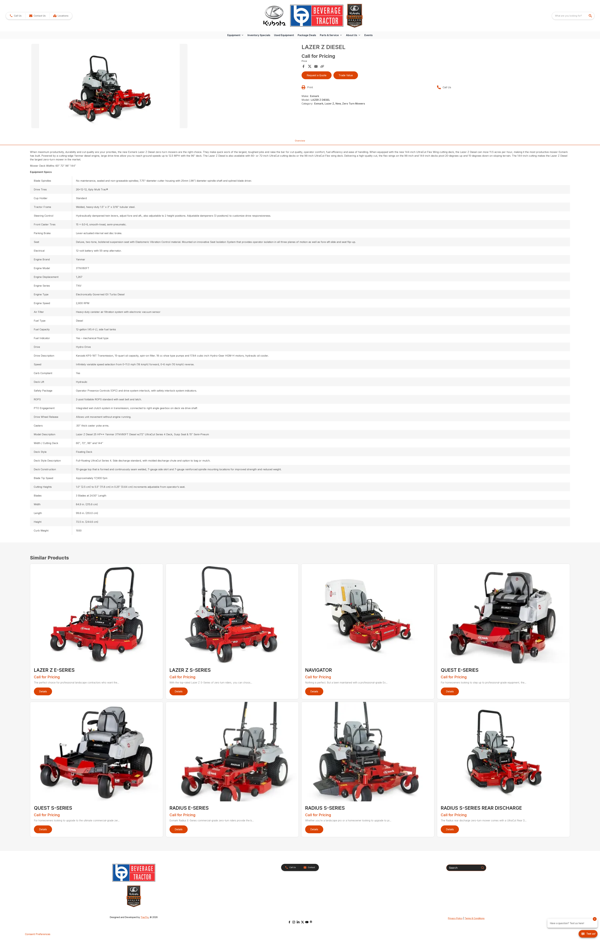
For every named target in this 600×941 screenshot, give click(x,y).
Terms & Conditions (475, 918)
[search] (590, 15)
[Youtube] (306, 922)
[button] (15, 16)
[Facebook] (289, 922)
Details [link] (43, 691)
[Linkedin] (298, 922)
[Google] (311, 921)
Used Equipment (284, 35)
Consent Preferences (37, 934)
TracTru (145, 917)
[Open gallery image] (109, 86)
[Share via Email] (316, 66)
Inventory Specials (259, 35)
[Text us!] (588, 934)
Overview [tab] (300, 140)
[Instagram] (293, 922)
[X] (302, 922)
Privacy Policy (455, 918)
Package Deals (307, 35)
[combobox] (573, 16)
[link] (60, 16)
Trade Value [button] (346, 75)
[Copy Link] (322, 66)
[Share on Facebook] (303, 66)
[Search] (482, 867)
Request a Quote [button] (316, 75)
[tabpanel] (164, 86)
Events (368, 35)
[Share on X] (310, 66)
